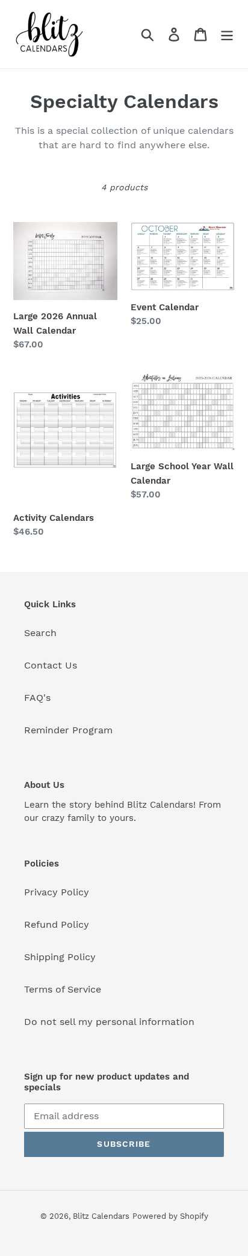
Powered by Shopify (170, 1216)
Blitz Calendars (101, 1216)
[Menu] (227, 34)
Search (40, 633)
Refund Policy (56, 924)
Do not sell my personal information (109, 1021)
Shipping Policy (60, 957)
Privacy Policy (56, 892)
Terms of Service (62, 989)
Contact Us (50, 665)
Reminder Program (68, 730)
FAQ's (37, 697)
